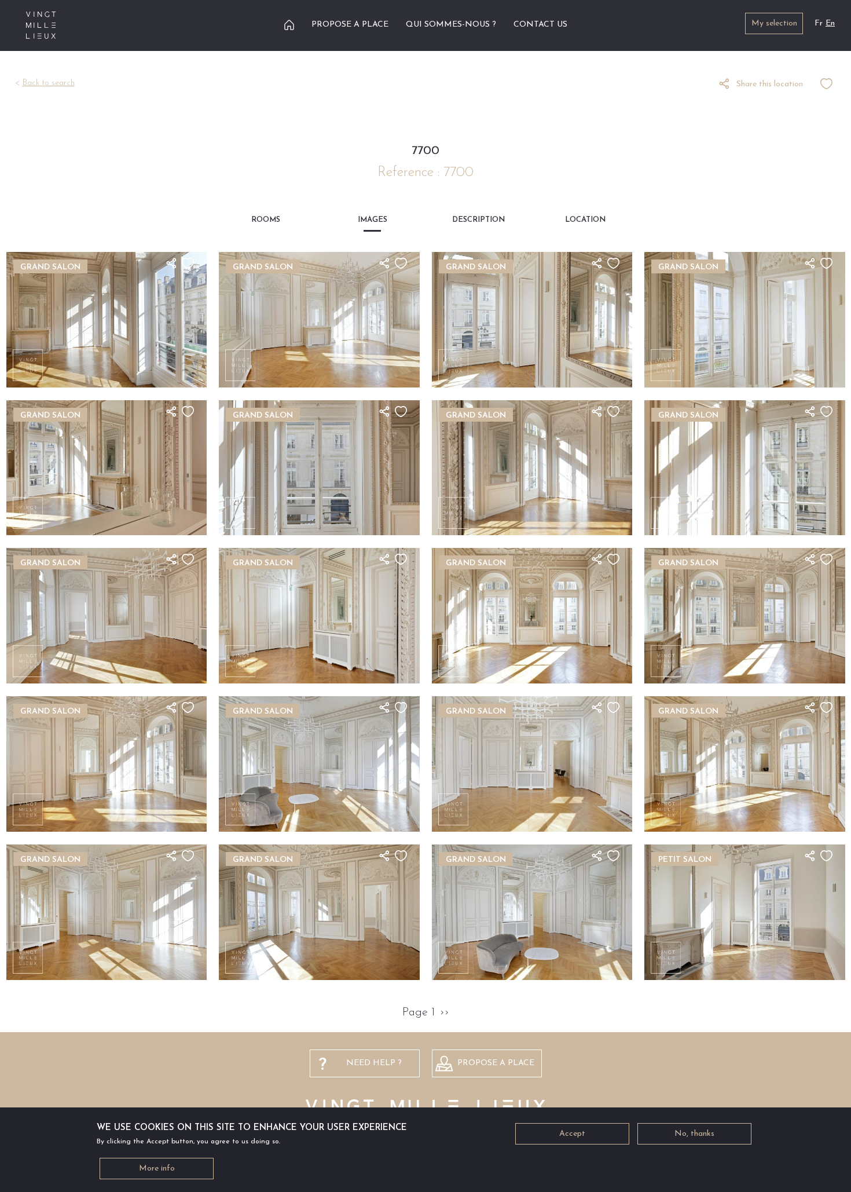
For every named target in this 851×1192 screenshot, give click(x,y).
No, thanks (694, 1133)
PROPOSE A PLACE (495, 1063)
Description (478, 220)
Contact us (540, 24)
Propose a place (349, 24)
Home (289, 24)
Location (585, 220)
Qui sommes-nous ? (451, 24)
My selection (774, 23)
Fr (819, 23)
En (830, 23)
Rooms (265, 220)
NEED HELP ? (374, 1063)
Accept (572, 1133)
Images (372, 220)
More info (157, 1168)
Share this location (769, 84)
